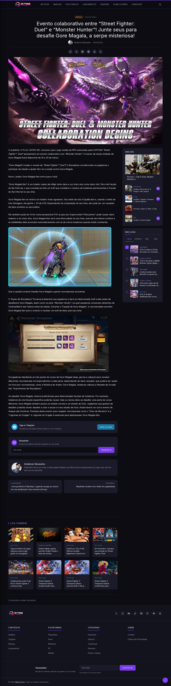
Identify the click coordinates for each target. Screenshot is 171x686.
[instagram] (122, 613)
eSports (91, 639)
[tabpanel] (142, 272)
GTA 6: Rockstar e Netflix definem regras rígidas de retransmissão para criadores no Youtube (150, 262)
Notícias (45, 4)
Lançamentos (89, 4)
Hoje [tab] (129, 239)
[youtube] (128, 613)
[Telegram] (88, 51)
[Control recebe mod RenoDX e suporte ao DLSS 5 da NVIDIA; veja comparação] (134, 272)
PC (49, 648)
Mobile (79, 17)
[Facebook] (82, 51)
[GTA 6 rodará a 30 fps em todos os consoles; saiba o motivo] (134, 249)
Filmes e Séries (120, 4)
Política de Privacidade (137, 639)
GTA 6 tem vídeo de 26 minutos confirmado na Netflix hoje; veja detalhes (149, 284)
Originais (12, 639)
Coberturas (92, 644)
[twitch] (147, 613)
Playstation (52, 635)
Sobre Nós (137, 4)
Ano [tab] (156, 239)
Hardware (92, 635)
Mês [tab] (147, 239)
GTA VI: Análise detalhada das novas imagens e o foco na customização (148, 295)
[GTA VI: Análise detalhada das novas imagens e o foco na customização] (134, 294)
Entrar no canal (106, 427)
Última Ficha (20, 682)
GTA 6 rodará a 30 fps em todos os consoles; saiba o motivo (149, 251)
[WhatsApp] (70, 51)
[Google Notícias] (160, 613)
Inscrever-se (106, 450)
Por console (72, 4)
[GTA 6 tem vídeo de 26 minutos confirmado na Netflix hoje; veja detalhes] (134, 283)
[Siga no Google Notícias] (94, 51)
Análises (57, 4)
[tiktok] (135, 613)
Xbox (50, 639)
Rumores (104, 4)
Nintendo (52, 644)
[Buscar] (160, 4)
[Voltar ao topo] (165, 680)
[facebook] (141, 613)
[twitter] (116, 613)
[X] (76, 51)
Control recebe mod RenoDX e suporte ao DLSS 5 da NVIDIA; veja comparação (149, 273)
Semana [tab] (138, 239)
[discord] (153, 613)
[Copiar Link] (100, 51)
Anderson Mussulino (82, 42)
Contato (131, 635)
